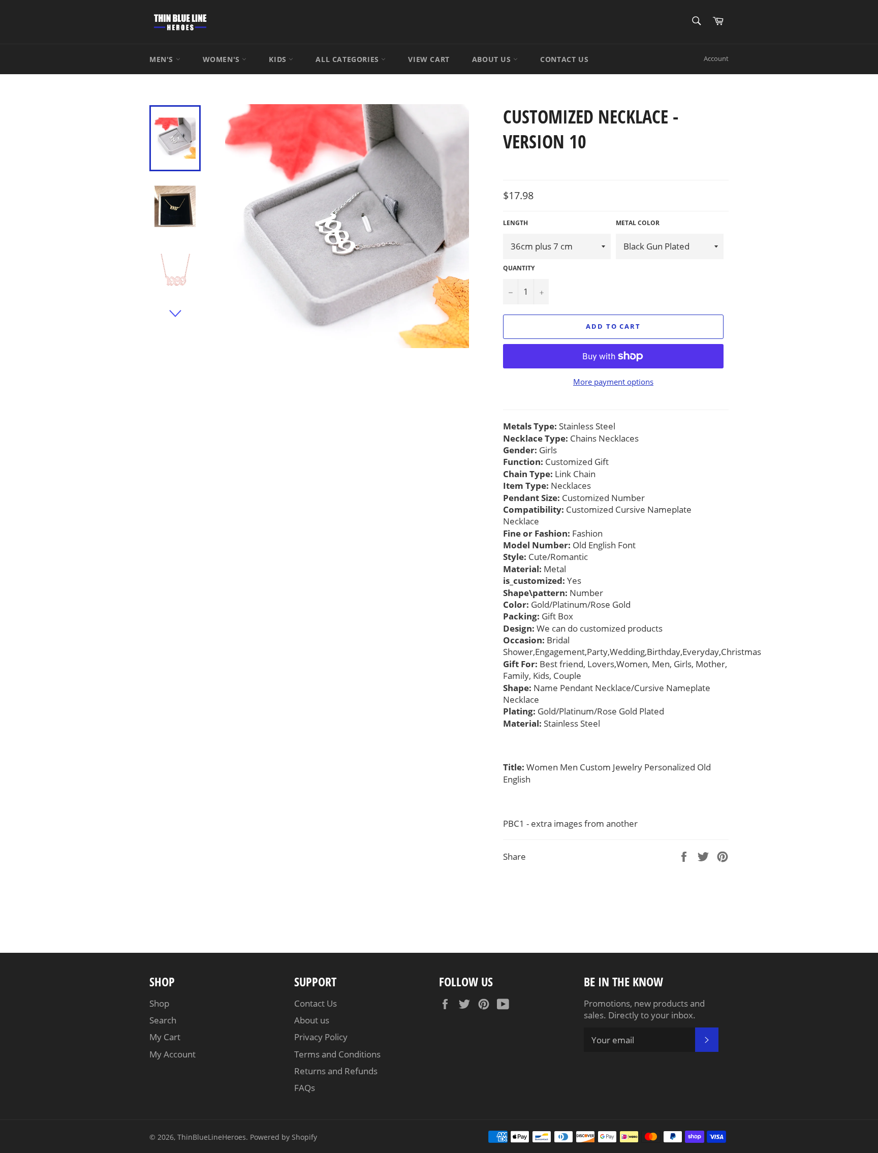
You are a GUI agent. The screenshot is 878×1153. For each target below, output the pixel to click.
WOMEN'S (222, 59)
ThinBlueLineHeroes (211, 1137)
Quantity (519, 268)
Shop (159, 1003)
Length (515, 223)
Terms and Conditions (337, 1054)
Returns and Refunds (336, 1071)
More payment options (613, 382)
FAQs (304, 1088)
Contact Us (315, 1003)
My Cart (164, 1037)
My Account (172, 1054)
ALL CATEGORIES (348, 59)
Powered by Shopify (283, 1137)
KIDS (279, 59)
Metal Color (638, 223)
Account (716, 58)
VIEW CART (428, 59)
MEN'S (162, 59)
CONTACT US (564, 59)
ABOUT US (492, 59)
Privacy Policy (321, 1037)
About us (311, 1020)
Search (162, 1020)
